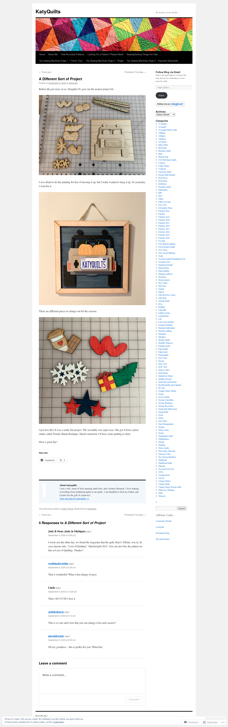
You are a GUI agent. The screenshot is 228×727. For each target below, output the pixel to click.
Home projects (164, 279)
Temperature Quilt (165, 436)
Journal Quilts (164, 300)
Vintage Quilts (164, 484)
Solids (160, 418)
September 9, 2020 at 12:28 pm (62, 591)
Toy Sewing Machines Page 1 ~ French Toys (61, 60)
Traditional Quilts (165, 463)
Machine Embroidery (166, 327)
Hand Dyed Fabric (165, 264)
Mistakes (162, 336)
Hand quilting (163, 270)
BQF (160, 153)
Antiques (162, 135)
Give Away (162, 249)
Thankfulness (163, 439)
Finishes (161, 213)
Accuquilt (162, 126)
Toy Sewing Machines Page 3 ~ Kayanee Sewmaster (152, 60)
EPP (160, 192)
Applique (162, 138)
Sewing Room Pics (166, 406)
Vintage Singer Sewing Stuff (169, 487)
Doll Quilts (162, 180)
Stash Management (165, 424)
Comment (134, 699)
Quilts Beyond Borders (167, 382)
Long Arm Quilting (166, 321)
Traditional (162, 460)
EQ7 (160, 195)
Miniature (162, 333)
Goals (160, 255)
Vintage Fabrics (164, 481)
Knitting (161, 306)
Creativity (162, 168)
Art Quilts (162, 141)
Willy (160, 493)
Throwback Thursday (135, 72)
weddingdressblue (58, 563)
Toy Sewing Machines (167, 457)
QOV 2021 (162, 363)
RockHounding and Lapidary (169, 385)
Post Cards (162, 357)
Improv (161, 291)
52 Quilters (162, 123)
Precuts (161, 360)
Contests (161, 162)
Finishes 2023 (164, 228)
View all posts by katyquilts (74, 498)
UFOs (160, 472)
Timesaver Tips (164, 454)
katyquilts (73, 83)
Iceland (161, 288)
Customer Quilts (164, 171)
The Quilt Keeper (162, 539)
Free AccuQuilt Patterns (72, 54)
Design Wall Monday (166, 174)
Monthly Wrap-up (165, 342)
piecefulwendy (56, 636)
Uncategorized (164, 475)
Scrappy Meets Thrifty (167, 391)
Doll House (163, 177)
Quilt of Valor (163, 370)
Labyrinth (162, 309)
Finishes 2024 (164, 231)
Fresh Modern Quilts (166, 246)
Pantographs (163, 348)
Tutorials (161, 466)
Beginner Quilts (164, 150)
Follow (161, 95)
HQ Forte (162, 285)
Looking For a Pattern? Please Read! (105, 54)
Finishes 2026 (164, 237)
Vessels (161, 478)
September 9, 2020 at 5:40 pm (62, 535)
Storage (161, 427)
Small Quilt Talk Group (167, 409)
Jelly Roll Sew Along (166, 294)
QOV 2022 (162, 367)
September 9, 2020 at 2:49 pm (62, 567)
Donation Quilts (164, 186)
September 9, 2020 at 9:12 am (62, 615)
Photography (163, 354)
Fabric (160, 198)
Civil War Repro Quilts (167, 159)
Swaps (161, 433)
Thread (161, 442)
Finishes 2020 (164, 219)
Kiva (160, 303)
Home (42, 54)
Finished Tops (164, 210)
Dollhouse (162, 183)
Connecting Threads (164, 521)
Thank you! (45, 72)
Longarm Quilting (165, 324)
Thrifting (161, 445)
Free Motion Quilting (166, 243)
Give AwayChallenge (166, 252)
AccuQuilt (160, 527)
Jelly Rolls (162, 297)
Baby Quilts (163, 144)
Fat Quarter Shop (165, 207)
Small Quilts (163, 412)
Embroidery (163, 189)
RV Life (161, 388)
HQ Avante (162, 282)
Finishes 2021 (164, 222)
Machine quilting (165, 330)
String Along (163, 430)
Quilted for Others (165, 376)
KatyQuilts (48, 11)
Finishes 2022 (164, 225)
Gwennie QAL (164, 261)
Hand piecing (163, 267)
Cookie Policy (58, 721)
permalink (91, 508)
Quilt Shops (163, 373)
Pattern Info (163, 351)
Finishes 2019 (164, 216)
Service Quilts (164, 397)
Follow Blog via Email (168, 72)
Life (160, 318)
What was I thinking (166, 490)
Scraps (161, 394)
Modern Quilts (164, 339)
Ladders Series (164, 312)
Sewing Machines (165, 403)
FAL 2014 (162, 204)
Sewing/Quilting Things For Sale (142, 54)
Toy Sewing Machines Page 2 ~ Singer (105, 60)
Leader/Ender (163, 315)
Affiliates (162, 132)
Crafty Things (67, 508)
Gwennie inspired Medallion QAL (172, 258)
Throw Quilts (163, 448)
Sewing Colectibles (166, 400)
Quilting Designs (165, 379)
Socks (160, 415)
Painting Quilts (164, 345)
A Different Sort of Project (60, 78)
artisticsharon (56, 612)
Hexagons (162, 276)
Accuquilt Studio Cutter (167, 129)
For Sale (161, 240)
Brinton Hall (163, 156)
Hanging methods (165, 273)
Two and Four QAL (166, 469)
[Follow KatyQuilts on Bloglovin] (170, 105)
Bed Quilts (162, 147)
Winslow (162, 496)
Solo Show (162, 421)
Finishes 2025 (164, 234)
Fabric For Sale (164, 201)
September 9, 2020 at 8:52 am (62, 639)
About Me (53, 54)
